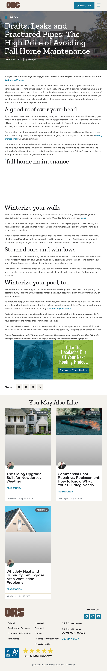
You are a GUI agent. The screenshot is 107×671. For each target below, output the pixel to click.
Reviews (39, 623)
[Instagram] (92, 616)
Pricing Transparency (47, 638)
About (11, 623)
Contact (39, 628)
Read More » (14, 488)
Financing (13, 638)
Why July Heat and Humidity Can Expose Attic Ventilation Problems (25, 577)
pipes (83, 218)
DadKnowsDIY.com (14, 80)
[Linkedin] (98, 616)
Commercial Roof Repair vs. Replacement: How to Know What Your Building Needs (79, 479)
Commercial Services (20, 633)
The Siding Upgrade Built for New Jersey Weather (24, 477)
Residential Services (19, 628)
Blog (14, 17)
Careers (39, 633)
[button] (19, 387)
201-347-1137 (70, 638)
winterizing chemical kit (60, 308)
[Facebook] (86, 616)
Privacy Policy (42, 644)
